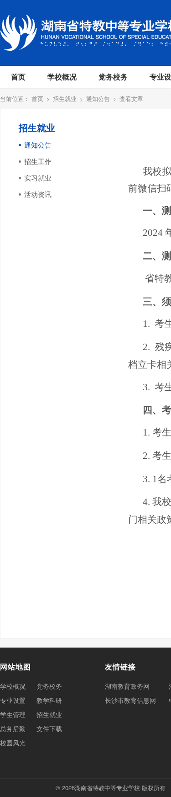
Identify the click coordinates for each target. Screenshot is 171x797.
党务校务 (113, 76)
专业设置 (13, 700)
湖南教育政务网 (127, 686)
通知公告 (98, 98)
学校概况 (62, 76)
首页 (18, 76)
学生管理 (13, 714)
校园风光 (13, 742)
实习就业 (38, 177)
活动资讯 (38, 194)
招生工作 (38, 161)
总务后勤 (13, 728)
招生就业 (65, 98)
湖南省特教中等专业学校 (107, 787)
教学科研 (49, 700)
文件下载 (49, 728)
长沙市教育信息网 (130, 700)
